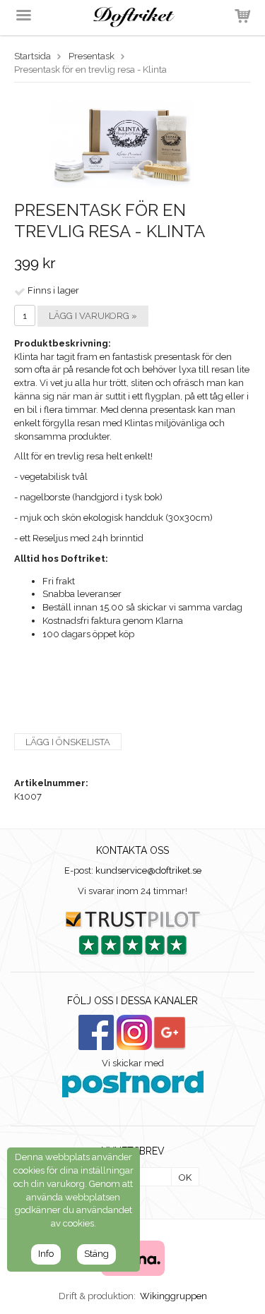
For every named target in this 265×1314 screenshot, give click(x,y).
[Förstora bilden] (121, 143)
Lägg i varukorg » (93, 316)
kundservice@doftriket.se (148, 870)
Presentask (91, 56)
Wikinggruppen (173, 1296)
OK (185, 1177)
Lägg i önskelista (67, 742)
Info (46, 1253)
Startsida (32, 56)
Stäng (96, 1253)
